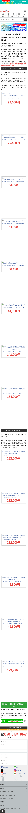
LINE (17, 767)
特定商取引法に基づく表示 (6, 798)
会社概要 (2, 802)
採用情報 (2, 805)
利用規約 (2, 784)
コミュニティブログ (20, 773)
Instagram (18, 770)
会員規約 (2, 788)
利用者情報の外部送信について (7, 795)
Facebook (5, 767)
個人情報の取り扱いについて (7, 791)
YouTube (5, 773)
